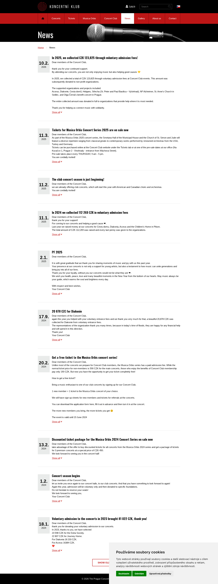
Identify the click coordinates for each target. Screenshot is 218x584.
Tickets (71, 18)
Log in (132, 6)
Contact (172, 18)
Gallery (141, 18)
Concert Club (110, 18)
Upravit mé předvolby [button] (160, 573)
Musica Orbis (89, 18)
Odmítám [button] (139, 573)
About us (156, 18)
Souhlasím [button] (123, 573)
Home (43, 18)
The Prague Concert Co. (61, 6)
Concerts (56, 18)
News (127, 18)
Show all (56, 112)
